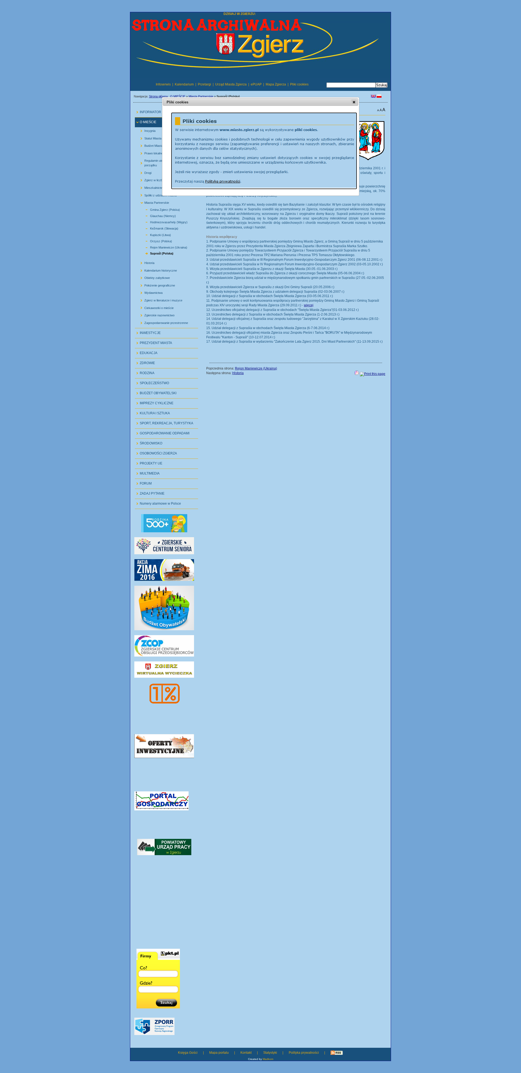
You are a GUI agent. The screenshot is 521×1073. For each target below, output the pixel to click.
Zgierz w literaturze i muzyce (159, 299)
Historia (145, 262)
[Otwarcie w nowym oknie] (164, 580)
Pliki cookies (299, 84)
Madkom (268, 1059)
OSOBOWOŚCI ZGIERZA (156, 452)
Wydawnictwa (149, 291)
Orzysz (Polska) (155, 240)
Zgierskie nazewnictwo (155, 314)
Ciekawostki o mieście (155, 306)
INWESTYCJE (148, 331)
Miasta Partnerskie (201, 96)
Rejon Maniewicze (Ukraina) (162, 246)
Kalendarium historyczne (156, 269)
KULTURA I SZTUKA (152, 412)
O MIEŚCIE (177, 96)
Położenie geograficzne (155, 284)
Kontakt (246, 1053)
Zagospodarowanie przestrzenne (162, 321)
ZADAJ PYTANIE (149, 492)
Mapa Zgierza (276, 84)
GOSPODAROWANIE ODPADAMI (162, 432)
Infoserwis (163, 84)
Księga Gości (188, 1053)
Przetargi (204, 84)
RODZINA (144, 371)
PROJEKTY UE (148, 462)
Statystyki (270, 1053)
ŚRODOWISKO (148, 442)
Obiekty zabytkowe (153, 276)
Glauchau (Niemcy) (157, 215)
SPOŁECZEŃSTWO (152, 381)
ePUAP (256, 84)
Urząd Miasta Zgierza (231, 84)
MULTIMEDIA (147, 472)
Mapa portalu (219, 1053)
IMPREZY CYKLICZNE (154, 402)
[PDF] (357, 374)
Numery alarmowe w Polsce (158, 502)
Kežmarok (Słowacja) (158, 227)
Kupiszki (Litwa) (154, 234)
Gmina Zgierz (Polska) (159, 208)
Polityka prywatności (304, 1053)
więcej (308, 305)
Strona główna (158, 96)
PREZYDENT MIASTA (153, 341)
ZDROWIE (145, 361)
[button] (354, 102)
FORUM (143, 482)
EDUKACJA (146, 351)
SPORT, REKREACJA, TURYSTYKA (164, 422)
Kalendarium (184, 84)
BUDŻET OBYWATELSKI (155, 392)
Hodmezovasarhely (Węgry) (163, 221)
